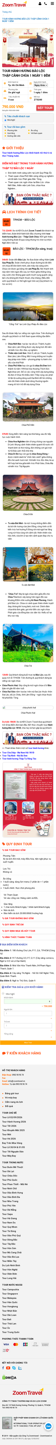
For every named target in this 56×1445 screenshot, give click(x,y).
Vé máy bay (11, 1097)
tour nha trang (10, 1201)
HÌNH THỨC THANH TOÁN (18, 937)
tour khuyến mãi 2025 (13, 1130)
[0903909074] (48, 1426)
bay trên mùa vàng (12, 1143)
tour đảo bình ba (11, 1197)
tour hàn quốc (9, 1302)
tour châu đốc (9, 1175)
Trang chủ (7, 12)
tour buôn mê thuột (12, 1167)
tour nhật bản (9, 1311)
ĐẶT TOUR (45, 107)
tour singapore (10, 1293)
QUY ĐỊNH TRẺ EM (14, 924)
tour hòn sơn (9, 1248)
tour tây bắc (8, 1244)
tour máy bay (9, 1156)
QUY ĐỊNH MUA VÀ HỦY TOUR (19, 931)
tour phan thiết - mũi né (15, 1184)
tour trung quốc (10, 1332)
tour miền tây (9, 1261)
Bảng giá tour (12, 1093)
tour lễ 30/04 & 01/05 (13, 1147)
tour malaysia (9, 1298)
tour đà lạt (8, 1171)
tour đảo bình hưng (12, 1192)
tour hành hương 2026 (14, 1121)
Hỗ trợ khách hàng (13, 1070)
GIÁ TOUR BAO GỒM (14, 850)
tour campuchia (10, 1289)
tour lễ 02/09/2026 (12, 1117)
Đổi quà (9, 1106)
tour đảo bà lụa (10, 1257)
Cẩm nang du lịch (14, 1102)
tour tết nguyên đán (13, 1151)
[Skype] (14, 1368)
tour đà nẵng (9, 1210)
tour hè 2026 (9, 1138)
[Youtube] (8, 1368)
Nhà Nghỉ (11, 120)
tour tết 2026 (9, 1126)
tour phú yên (9, 1205)
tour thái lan (9, 1323)
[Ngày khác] (28, 1001)
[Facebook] (3, 1368)
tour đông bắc (9, 1239)
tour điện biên (9, 1274)
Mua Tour (28, 1043)
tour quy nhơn (9, 1227)
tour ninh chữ (9, 1188)
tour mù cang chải (12, 1252)
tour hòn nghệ (9, 1269)
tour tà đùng (9, 1231)
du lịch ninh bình (11, 1265)
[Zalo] (20, 1368)
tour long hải (9, 1278)
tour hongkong (10, 1306)
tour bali (6, 1319)
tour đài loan (9, 1315)
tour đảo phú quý (11, 1235)
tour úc (6, 1328)
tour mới (6, 1134)
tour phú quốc (9, 1180)
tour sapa (7, 1214)
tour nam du (9, 1222)
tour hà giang (9, 1218)
